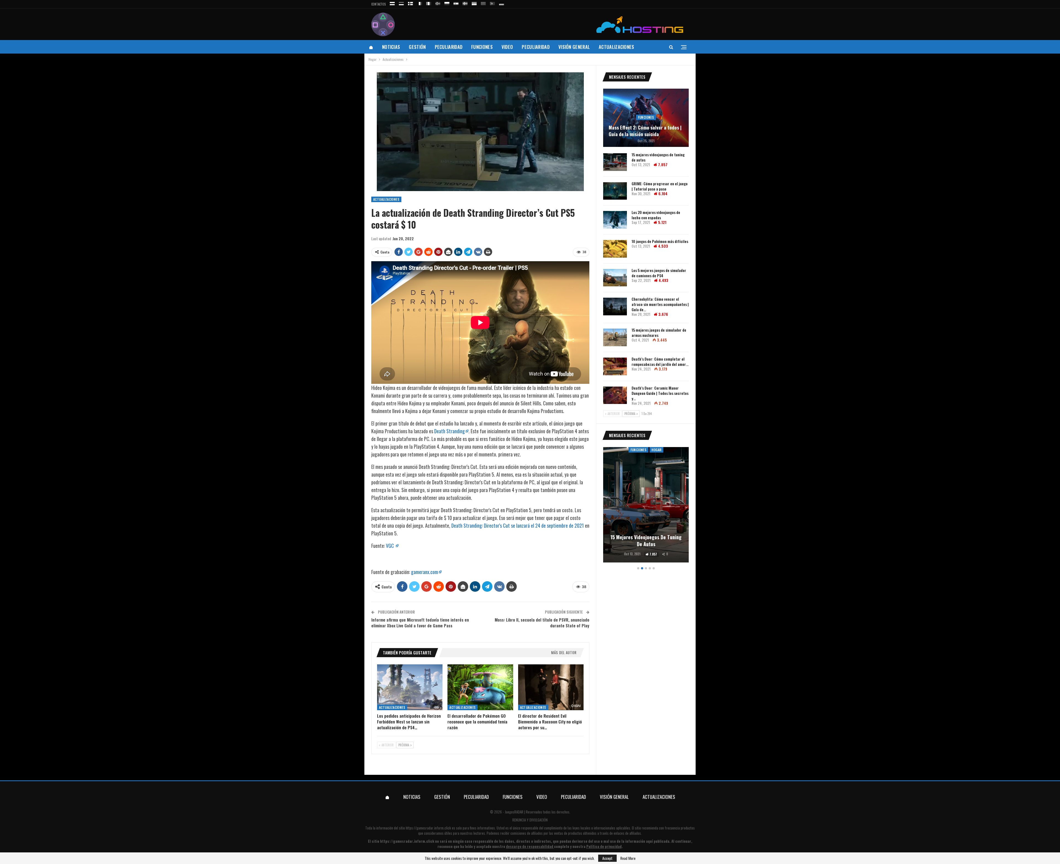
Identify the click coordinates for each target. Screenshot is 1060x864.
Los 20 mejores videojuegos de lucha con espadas (656, 214)
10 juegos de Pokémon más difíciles (660, 241)
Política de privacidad (604, 846)
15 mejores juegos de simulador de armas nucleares (659, 332)
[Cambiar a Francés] (419, 2)
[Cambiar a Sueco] (465, 2)
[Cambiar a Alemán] (501, 2)
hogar (656, 449)
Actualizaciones (616, 46)
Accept (607, 858)
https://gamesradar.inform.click (428, 828)
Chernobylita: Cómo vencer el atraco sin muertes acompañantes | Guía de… (660, 304)
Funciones (482, 46)
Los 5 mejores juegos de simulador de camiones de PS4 (659, 272)
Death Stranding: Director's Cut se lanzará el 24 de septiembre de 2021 (517, 525)
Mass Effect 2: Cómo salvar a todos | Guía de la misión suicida (645, 131)
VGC (390, 545)
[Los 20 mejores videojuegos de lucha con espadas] (615, 220)
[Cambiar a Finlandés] (410, 2)
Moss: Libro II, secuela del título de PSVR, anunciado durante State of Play (542, 622)
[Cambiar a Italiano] (428, 2)
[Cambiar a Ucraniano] (474, 2)
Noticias (391, 46)
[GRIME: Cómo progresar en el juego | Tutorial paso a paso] (615, 191)
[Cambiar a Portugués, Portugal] (492, 2)
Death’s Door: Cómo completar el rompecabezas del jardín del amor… (660, 361)
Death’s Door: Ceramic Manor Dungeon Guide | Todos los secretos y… (660, 393)
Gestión (417, 46)
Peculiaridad (449, 46)
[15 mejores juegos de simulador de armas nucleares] (615, 337)
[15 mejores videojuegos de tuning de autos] (615, 162)
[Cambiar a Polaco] (446, 2)
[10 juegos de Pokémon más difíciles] (615, 249)
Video (507, 46)
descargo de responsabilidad (529, 846)
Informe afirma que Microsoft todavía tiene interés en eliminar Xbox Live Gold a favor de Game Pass (420, 622)
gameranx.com (424, 571)
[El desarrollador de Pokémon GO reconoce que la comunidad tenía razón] (480, 687)
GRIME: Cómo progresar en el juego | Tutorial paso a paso (660, 186)
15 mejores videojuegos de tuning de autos (658, 157)
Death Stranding (449, 431)
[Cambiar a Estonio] (401, 2)
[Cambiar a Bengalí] (483, 2)
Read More (627, 858)
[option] (646, 505)
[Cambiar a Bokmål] (437, 2)
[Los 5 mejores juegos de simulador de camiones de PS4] (615, 278)
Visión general (574, 46)
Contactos (378, 4)
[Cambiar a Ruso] (392, 2)
